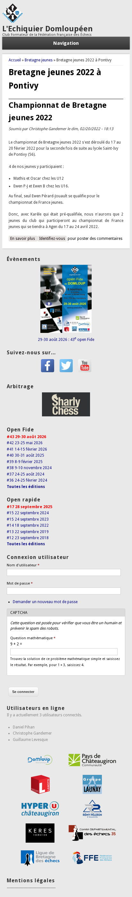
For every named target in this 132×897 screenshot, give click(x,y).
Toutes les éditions (26, 486)
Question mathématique (32, 638)
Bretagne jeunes (39, 60)
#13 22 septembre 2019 (28, 532)
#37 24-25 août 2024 (25, 474)
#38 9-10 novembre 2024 (29, 468)
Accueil (15, 60)
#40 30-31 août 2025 (25, 455)
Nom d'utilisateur (23, 565)
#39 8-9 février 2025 (25, 462)
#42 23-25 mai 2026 (25, 443)
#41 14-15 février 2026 (27, 449)
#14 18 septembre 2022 (28, 525)
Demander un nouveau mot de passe (45, 602)
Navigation (66, 43)
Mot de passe (20, 583)
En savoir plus (23, 238)
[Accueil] (12, 22)
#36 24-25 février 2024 (27, 480)
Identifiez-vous (52, 238)
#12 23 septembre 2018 (28, 538)
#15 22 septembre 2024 (28, 513)
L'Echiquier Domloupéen (47, 28)
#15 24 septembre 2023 (28, 519)
